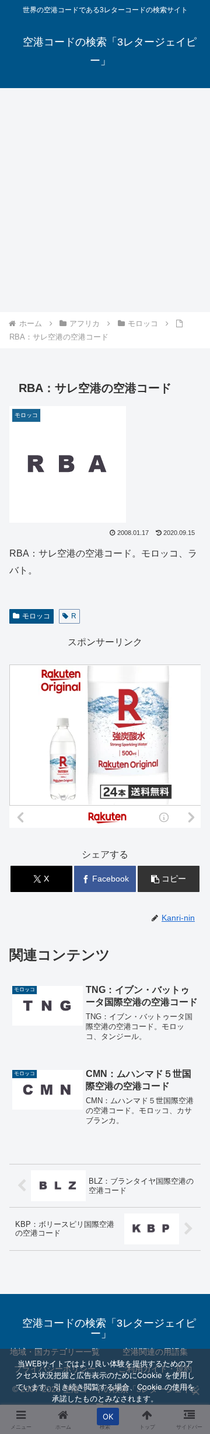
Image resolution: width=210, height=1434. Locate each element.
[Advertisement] (105, 200)
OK (108, 1416)
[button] (169, 879)
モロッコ (36, 616)
